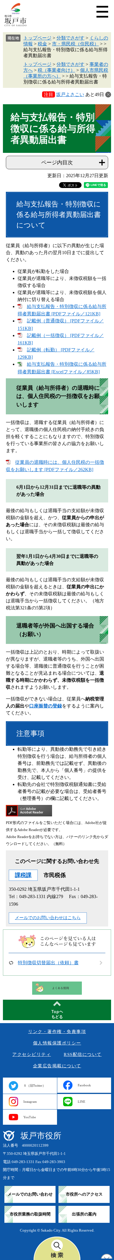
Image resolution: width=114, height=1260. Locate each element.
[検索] (57, 1248)
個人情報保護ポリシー (57, 1043)
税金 (42, 43)
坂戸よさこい (70, 94)
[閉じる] (108, 95)
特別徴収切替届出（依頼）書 (48, 962)
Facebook (84, 1085)
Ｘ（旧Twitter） (34, 1085)
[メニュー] (102, 11)
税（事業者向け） (56, 70)
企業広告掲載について (57, 1066)
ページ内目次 (57, 162)
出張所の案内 (84, 1214)
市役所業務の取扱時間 (30, 1214)
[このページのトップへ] (57, 1010)
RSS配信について (83, 1054)
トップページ (37, 37)
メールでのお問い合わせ (30, 1194)
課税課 (23, 875)
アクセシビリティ (31, 1054)
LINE (81, 1101)
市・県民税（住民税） (75, 43)
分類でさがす (70, 37)
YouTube (29, 1117)
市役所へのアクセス (84, 1194)
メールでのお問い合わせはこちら (48, 917)
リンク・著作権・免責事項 (57, 1031)
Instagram (30, 1101)
